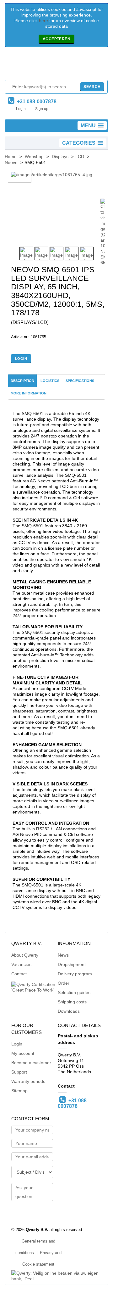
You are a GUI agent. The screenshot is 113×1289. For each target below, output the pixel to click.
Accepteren (56, 39)
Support (19, 1071)
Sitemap (19, 1090)
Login (21, 109)
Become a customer (31, 1062)
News (63, 955)
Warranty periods (28, 1081)
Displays (60, 156)
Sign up (41, 109)
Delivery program (75, 973)
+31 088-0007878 (35, 101)
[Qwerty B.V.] (56, 65)
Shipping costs (72, 1001)
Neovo (11, 162)
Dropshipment (72, 964)
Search (91, 86)
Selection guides (74, 992)
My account (22, 1053)
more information (28, 393)
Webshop (34, 156)
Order (63, 983)
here (43, 20)
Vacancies (21, 964)
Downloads (69, 1011)
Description (22, 381)
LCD (79, 156)
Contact (19, 973)
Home (11, 156)
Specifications (80, 381)
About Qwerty (24, 955)
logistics (49, 381)
